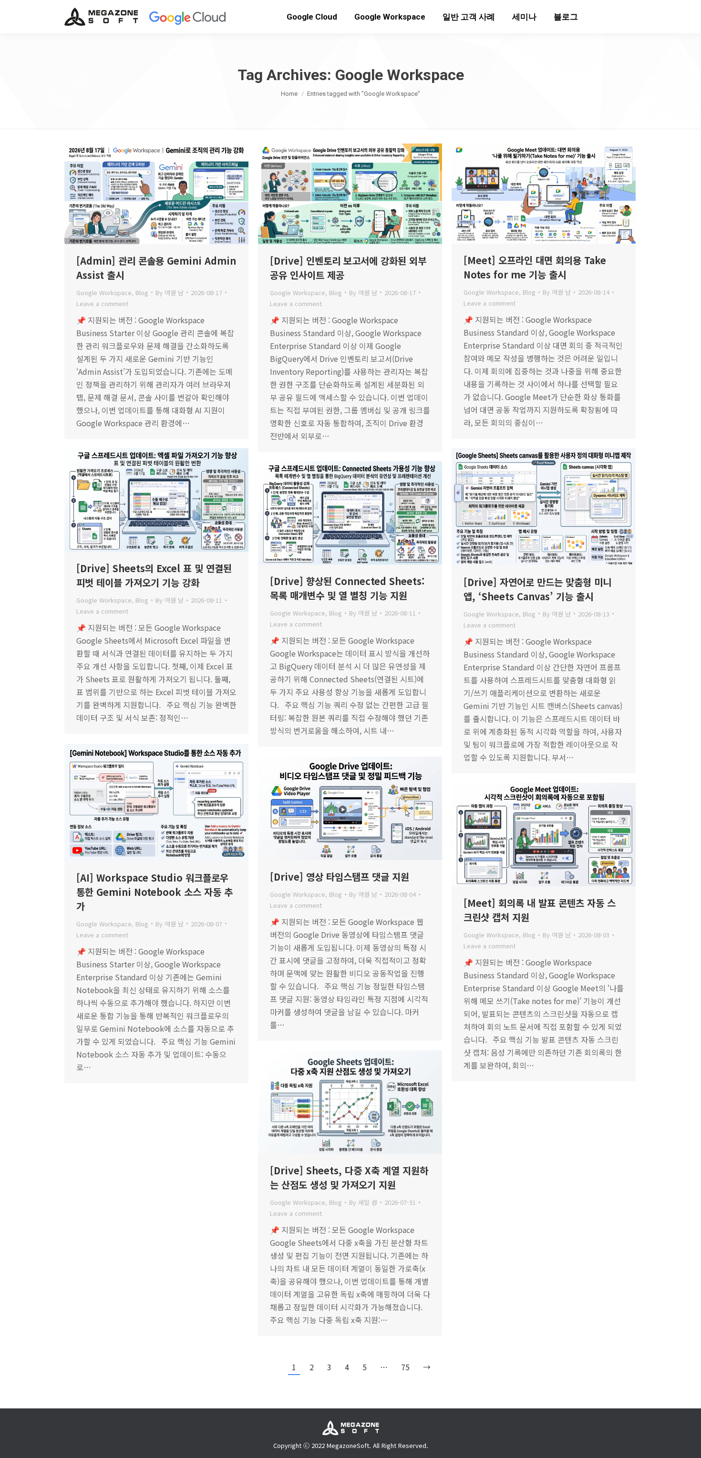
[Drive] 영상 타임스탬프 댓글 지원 (339, 876)
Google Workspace (104, 292)
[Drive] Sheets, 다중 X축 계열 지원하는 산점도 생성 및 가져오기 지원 (349, 1177)
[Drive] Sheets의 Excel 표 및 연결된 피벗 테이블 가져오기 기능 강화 (154, 575)
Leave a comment (102, 303)
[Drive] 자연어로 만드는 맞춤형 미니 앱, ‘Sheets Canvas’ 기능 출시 (537, 589)
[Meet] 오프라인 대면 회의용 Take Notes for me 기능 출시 (535, 267)
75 (405, 1367)
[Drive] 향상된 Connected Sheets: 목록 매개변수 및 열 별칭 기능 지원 (347, 588)
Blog (141, 292)
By (169, 292)
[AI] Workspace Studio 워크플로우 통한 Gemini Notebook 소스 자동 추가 (154, 892)
